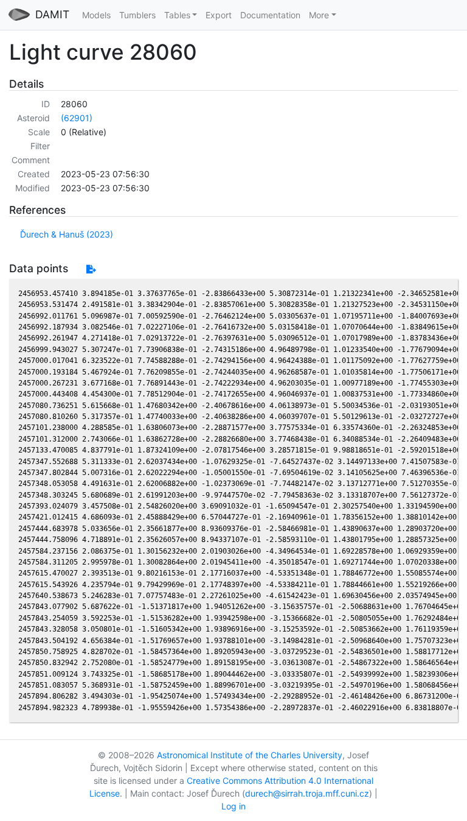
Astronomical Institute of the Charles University (249, 755)
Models (96, 15)
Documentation (270, 15)
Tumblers (137, 15)
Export (219, 15)
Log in (233, 806)
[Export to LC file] (91, 269)
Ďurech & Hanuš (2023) (66, 234)
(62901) (76, 118)
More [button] (319, 15)
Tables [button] (177, 15)
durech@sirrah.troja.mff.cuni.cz (307, 793)
